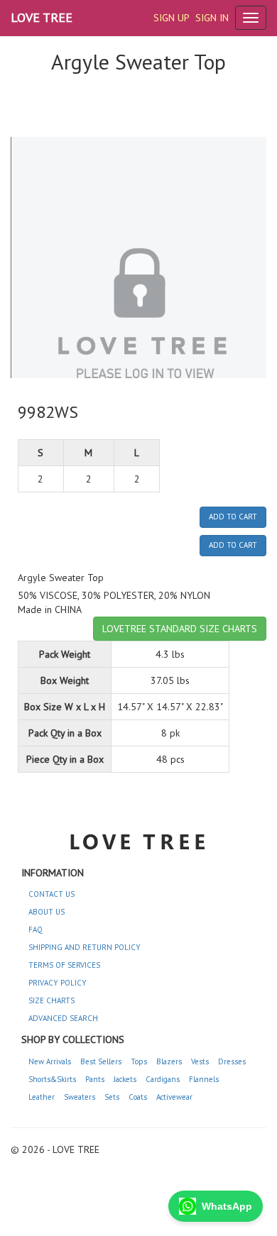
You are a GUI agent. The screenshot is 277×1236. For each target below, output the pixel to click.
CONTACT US (51, 894)
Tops (139, 1061)
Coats (138, 1097)
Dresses (232, 1061)
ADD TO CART (233, 517)
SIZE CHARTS (51, 1000)
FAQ (35, 929)
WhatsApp (227, 1206)
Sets (111, 1097)
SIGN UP (171, 17)
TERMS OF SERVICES (64, 965)
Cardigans (163, 1079)
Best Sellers (100, 1061)
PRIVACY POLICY (57, 983)
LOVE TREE (41, 17)
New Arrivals (49, 1061)
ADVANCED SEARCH (63, 1018)
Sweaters (79, 1097)
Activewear (174, 1097)
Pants (94, 1079)
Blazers (169, 1061)
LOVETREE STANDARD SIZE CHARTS (179, 628)
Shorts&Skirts (52, 1079)
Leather (41, 1097)
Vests (200, 1061)
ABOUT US (46, 912)
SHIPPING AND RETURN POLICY (84, 947)
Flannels (204, 1079)
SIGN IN (212, 17)
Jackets (125, 1079)
